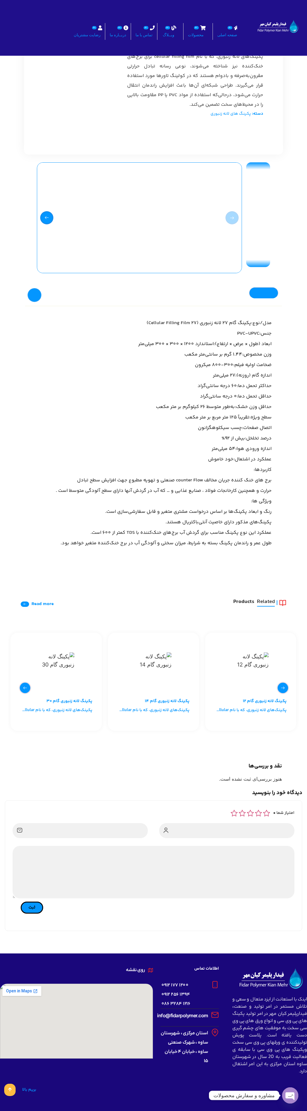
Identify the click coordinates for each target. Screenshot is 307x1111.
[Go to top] (10, 1090)
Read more (42, 604)
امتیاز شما (283, 813)
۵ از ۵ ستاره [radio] (234, 813)
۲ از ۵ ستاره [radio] (258, 813)
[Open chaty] (290, 1095)
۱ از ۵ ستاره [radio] (266, 813)
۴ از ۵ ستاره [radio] (242, 813)
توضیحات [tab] (263, 293)
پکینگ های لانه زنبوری (230, 114)
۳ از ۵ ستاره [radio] (250, 813)
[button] (46, 217)
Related (266, 602)
